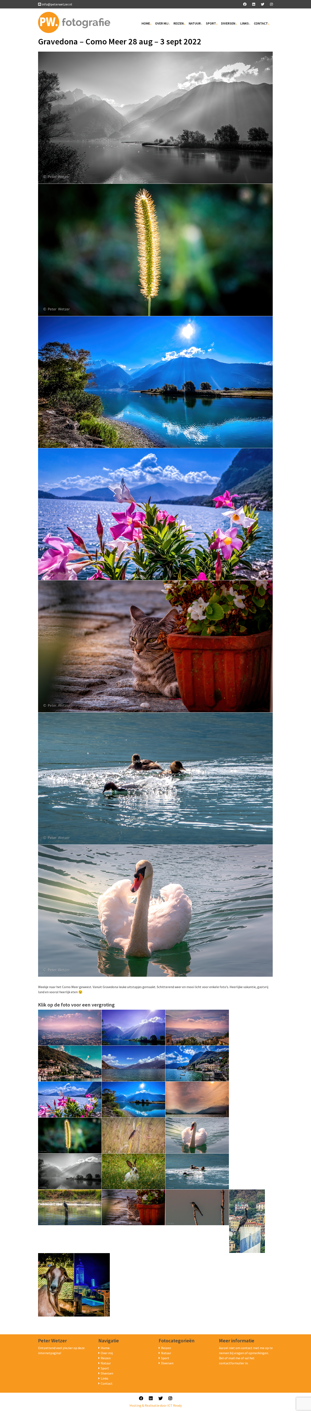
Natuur (195, 23)
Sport (211, 23)
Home (146, 23)
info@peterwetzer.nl (57, 4)
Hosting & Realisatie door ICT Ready (155, 1405)
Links (244, 23)
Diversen (228, 23)
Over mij (161, 23)
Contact (261, 23)
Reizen (178, 23)
